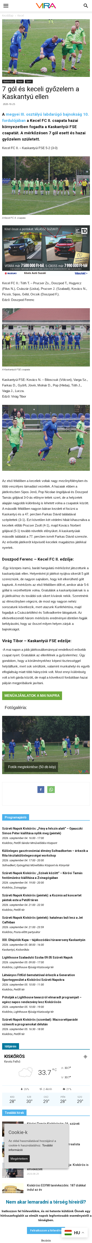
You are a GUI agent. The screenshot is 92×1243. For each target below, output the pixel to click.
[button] (86, 6)
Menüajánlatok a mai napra (32, 695)
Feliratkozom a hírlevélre (46, 1230)
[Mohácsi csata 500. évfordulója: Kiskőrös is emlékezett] (13, 1170)
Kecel (20, 81)
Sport (28, 81)
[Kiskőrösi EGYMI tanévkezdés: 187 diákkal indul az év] (13, 1190)
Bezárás (46, 1240)
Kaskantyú (8, 81)
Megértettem (19, 1158)
